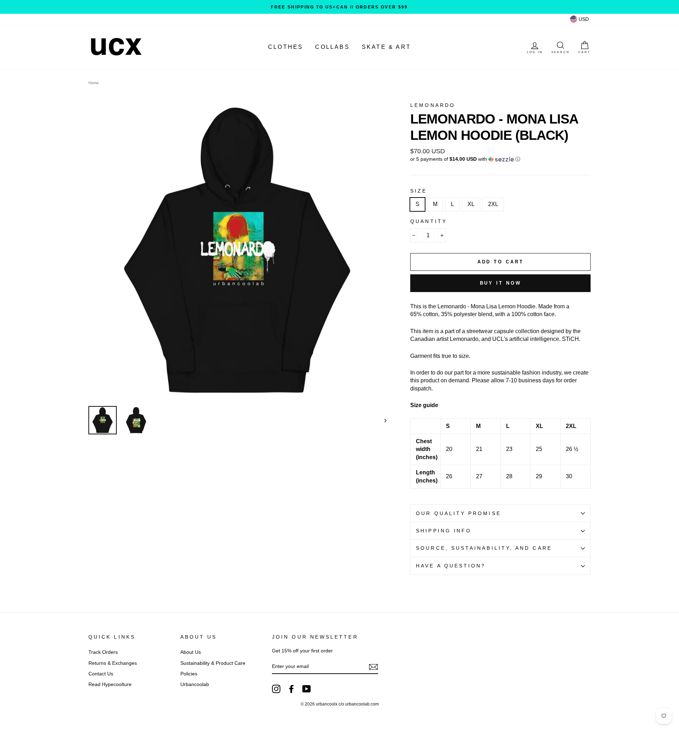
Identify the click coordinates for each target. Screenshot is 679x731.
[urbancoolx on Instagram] (276, 689)
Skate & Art (386, 47)
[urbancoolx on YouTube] (306, 689)
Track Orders (103, 652)
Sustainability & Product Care (212, 663)
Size (418, 191)
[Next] (382, 420)
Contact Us (100, 673)
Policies (188, 673)
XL (471, 204)
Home (93, 83)
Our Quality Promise (458, 513)
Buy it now (500, 283)
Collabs (332, 47)
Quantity (428, 221)
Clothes (285, 47)
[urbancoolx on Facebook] (291, 689)
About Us (190, 652)
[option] (339, 7)
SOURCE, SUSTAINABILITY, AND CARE (484, 548)
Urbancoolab (194, 684)
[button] (500, 159)
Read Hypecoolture (110, 684)
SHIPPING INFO (443, 530)
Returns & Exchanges (112, 663)
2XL (493, 204)
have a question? (451, 566)
